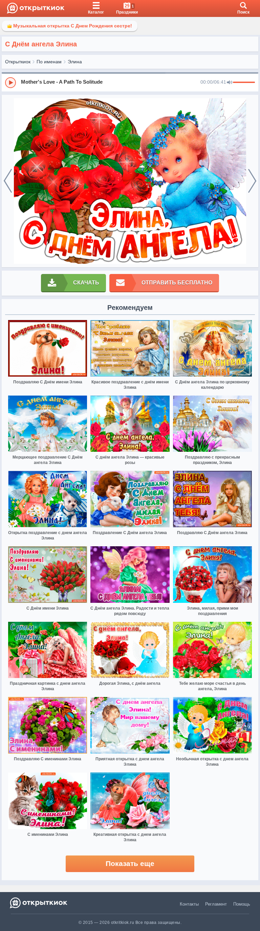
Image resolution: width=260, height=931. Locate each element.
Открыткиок (17, 61)
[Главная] (35, 8)
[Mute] (229, 82)
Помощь (241, 904)
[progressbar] (244, 82)
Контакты (189, 904)
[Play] (10, 82)
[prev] (7, 181)
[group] (130, 82)
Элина (75, 61)
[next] (252, 181)
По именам (49, 61)
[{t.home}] (39, 903)
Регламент (216, 904)
